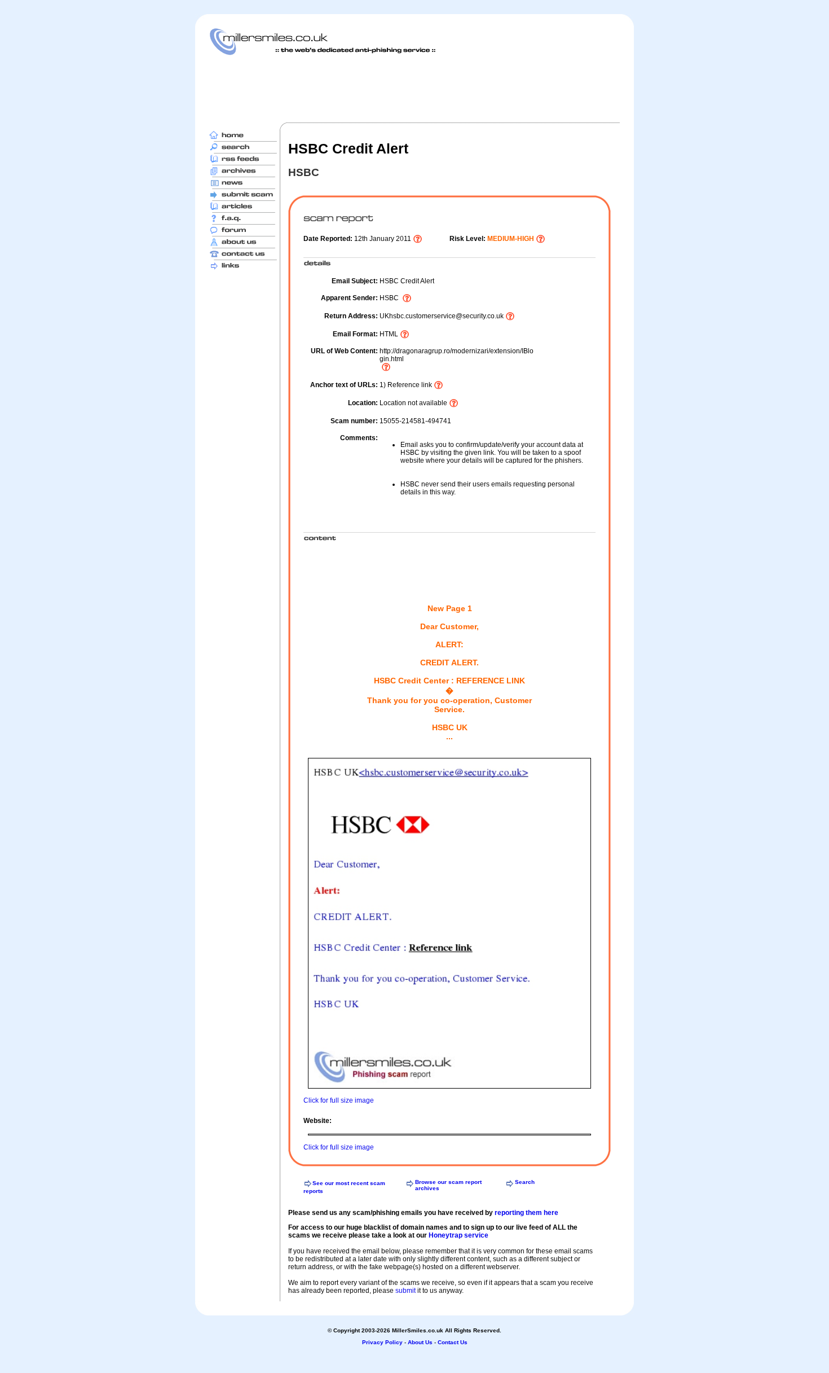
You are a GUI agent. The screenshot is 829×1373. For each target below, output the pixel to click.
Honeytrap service (458, 1235)
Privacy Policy (382, 1342)
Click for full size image (338, 1100)
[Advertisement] (414, 88)
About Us (420, 1342)
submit (405, 1291)
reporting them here (526, 1213)
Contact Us (453, 1342)
